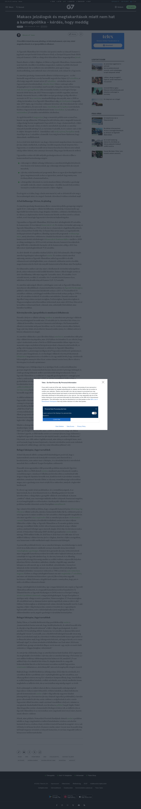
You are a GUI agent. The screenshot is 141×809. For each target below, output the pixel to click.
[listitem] (70, 409)
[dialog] (70, 404)
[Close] (104, 383)
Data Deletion (60, 426)
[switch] (94, 413)
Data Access (70, 426)
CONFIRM (56, 419)
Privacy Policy (81, 426)
